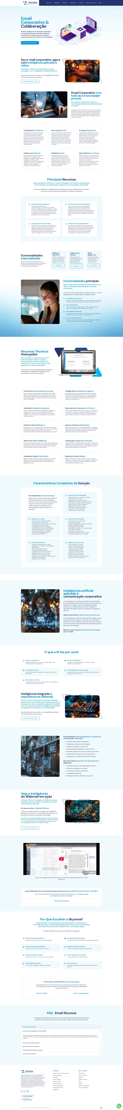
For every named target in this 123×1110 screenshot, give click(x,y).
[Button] (22, 1091)
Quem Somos (82, 1073)
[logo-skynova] (33, 1071)
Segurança (55, 1089)
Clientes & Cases (83, 1075)
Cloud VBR (55, 1077)
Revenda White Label (58, 1087)
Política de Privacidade (84, 1085)
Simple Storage (56, 1079)
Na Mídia (81, 1077)
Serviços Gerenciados (58, 1085)
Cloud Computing (57, 1075)
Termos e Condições (83, 1087)
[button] (51, 3)
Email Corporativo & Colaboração (61, 1073)
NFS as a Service (57, 1081)
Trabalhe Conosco (83, 1079)
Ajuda (80, 1081)
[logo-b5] (92, 1108)
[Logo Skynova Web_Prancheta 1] (30, 3)
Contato (81, 1083)
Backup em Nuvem (57, 1083)
